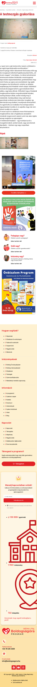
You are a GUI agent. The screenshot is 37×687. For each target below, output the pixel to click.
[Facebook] (14, 667)
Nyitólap (2, 10)
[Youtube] (18, 667)
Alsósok (35, 55)
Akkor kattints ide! (16, 241)
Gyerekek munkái (10, 10)
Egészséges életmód (31, 60)
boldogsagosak (11, 43)
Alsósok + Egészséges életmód (25, 10)
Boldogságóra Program (9, 3)
